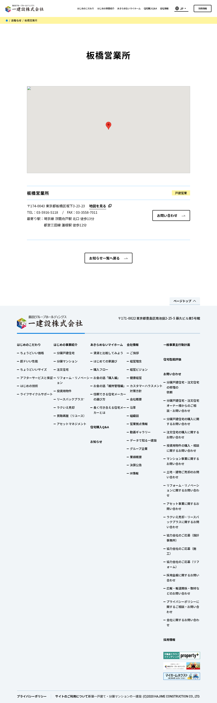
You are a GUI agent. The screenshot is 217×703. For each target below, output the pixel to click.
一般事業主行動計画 (176, 344)
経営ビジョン (139, 369)
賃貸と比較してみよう (108, 353)
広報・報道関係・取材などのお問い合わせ (183, 590)
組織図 (134, 416)
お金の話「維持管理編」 (109, 386)
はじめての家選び (105, 361)
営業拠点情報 (139, 424)
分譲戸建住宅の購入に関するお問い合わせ (183, 421)
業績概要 (136, 457)
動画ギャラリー (140, 432)
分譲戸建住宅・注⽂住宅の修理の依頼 (183, 387)
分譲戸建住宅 (66, 353)
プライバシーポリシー (32, 696)
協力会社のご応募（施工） (181, 551)
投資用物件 (64, 391)
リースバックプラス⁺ (70, 399)
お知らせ (16, 20)
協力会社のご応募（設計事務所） (183, 537)
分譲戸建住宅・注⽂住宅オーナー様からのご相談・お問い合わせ (183, 405)
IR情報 (134, 473)
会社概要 (136, 399)
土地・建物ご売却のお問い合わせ (183, 474)
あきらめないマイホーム (128, 8)
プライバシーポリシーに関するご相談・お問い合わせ (183, 606)
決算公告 (136, 465)
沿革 (133, 407)
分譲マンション (67, 361)
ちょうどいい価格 (32, 353)
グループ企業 (138, 448)
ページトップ (182, 301)
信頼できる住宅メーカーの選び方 (109, 396)
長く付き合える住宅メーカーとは (109, 410)
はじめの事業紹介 (105, 8)
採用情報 (202, 8)
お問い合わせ (167, 215)
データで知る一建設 (143, 440)
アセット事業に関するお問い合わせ (183, 506)
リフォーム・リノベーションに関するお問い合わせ (183, 490)
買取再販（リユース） (71, 416)
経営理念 (136, 361)
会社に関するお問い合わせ (183, 622)
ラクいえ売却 (66, 407)
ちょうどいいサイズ (33, 369)
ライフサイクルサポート (36, 394)
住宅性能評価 (172, 359)
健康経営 (136, 378)
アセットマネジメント (71, 424)
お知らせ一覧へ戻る (104, 258)
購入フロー (100, 369)
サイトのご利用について (71, 696)
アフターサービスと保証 (36, 378)
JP (182, 8)
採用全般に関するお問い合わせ (183, 577)
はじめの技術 (29, 386)
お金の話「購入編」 (106, 378)
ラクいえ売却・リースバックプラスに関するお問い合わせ (183, 522)
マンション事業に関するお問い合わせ (183, 461)
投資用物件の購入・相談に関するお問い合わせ (183, 448)
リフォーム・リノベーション (73, 380)
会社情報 (164, 8)
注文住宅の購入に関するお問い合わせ (183, 434)
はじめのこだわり (85, 8)
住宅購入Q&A (150, 8)
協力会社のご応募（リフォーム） (183, 564)
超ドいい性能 (29, 361)
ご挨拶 (134, 353)
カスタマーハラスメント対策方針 (146, 388)
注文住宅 (63, 369)
